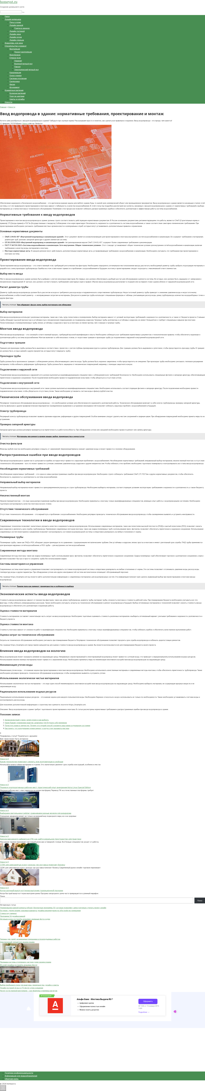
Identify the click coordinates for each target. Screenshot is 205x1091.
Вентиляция (14, 49)
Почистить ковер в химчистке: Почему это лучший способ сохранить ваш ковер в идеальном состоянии (47, 725)
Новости (8, 102)
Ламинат (18, 61)
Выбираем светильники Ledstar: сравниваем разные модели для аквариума (35, 813)
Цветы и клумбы (17, 99)
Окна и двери (15, 75)
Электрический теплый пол (26, 70)
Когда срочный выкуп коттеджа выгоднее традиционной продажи (31, 890)
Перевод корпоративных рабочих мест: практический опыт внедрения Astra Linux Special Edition (45, 787)
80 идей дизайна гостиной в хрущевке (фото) (18, 965)
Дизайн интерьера (13, 19)
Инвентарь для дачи (14, 43)
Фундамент (14, 87)
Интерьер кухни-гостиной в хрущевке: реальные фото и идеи (25, 919)
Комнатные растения (14, 90)
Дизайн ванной (16, 25)
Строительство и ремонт (15, 46)
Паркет (17, 67)
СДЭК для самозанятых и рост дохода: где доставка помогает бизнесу (32, 864)
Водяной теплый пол (23, 64)
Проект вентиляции (23, 52)
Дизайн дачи (15, 34)
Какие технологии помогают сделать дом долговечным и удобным (31, 761)
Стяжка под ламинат (8, 913)
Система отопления (18, 78)
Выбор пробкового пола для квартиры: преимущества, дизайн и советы (29, 985)
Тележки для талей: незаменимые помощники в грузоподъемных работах (30, 939)
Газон (7, 16)
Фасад (12, 84)
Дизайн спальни (16, 40)
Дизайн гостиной (17, 31)
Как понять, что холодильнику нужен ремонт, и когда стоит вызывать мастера (37, 728)
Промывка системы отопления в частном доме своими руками (25, 962)
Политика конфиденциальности (19, 1073)
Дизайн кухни (15, 37)
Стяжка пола (15, 58)
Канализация (15, 73)
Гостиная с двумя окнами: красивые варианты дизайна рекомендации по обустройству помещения (40, 910)
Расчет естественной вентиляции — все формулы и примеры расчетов (28, 990)
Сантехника (14, 81)
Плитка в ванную (22, 28)
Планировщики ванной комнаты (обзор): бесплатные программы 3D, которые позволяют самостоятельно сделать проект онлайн (53, 907)
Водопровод (14, 55)
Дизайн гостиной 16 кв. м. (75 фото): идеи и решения (21, 988)
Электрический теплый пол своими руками (17, 942)
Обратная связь (12, 1079)
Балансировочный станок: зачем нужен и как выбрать (27, 720)
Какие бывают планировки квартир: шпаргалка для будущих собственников (36, 722)
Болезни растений (17, 93)
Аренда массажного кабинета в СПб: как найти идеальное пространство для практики (40, 839)
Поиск (2, 896)
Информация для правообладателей (21, 1076)
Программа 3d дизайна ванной (12, 916)
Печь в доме (15, 22)
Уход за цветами (16, 96)
